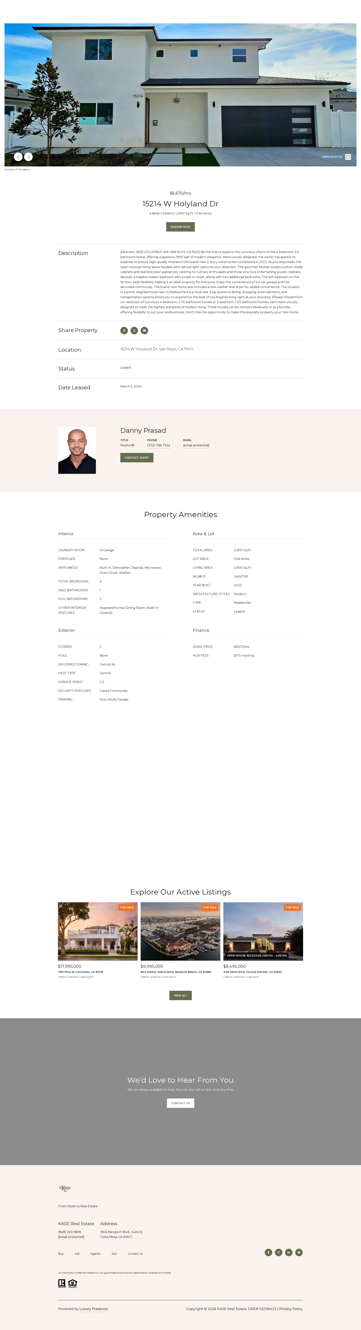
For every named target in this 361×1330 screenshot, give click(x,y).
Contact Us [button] (180, 1103)
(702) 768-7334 (158, 445)
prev (18, 156)
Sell (77, 1253)
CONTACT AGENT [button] (137, 457)
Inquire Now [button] (180, 227)
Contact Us (135, 1253)
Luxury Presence (94, 1309)
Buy (61, 1253)
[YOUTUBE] (299, 1252)
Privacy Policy (291, 1309)
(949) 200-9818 (69, 1232)
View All (180, 995)
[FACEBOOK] (268, 1252)
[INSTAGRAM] (278, 1252)
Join (114, 1253)
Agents (95, 1253)
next (28, 156)
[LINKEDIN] (289, 1252)
